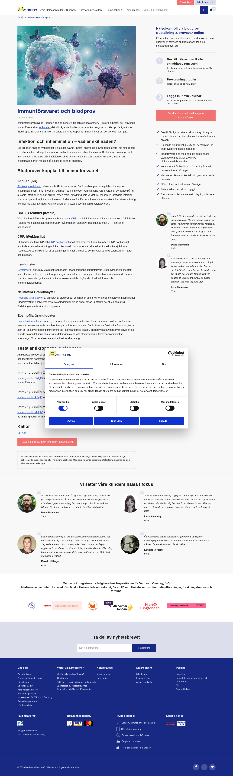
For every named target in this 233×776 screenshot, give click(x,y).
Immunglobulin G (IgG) (30, 378)
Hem (19, 17)
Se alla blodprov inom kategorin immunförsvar (47, 442)
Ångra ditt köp (183, 689)
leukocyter (44, 127)
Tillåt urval (116, 420)
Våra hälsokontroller (27, 690)
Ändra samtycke (144, 682)
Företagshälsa (24, 705)
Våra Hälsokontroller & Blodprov (58, 10)
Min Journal (203, 2)
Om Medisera (24, 674)
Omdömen (62, 678)
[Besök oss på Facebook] (196, 769)
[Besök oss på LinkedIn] (204, 769)
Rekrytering (102, 678)
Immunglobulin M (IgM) (30, 412)
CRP (73, 218)
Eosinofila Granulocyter (30, 321)
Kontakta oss (132, 10)
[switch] (98, 408)
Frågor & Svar (143, 678)
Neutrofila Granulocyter (30, 297)
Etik (178, 685)
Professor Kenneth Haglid (30, 678)
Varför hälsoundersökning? (70, 674)
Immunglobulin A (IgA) (29, 397)
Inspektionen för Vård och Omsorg (34, 697)
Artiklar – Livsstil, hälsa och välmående (76, 682)
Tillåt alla (162, 420)
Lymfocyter (23, 270)
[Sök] (204, 10)
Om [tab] (164, 364)
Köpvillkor (181, 674)
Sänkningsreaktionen (29, 186)
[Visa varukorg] (210, 9)
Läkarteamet (23, 682)
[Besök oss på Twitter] (212, 769)
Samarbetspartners (27, 701)
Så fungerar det (25, 686)
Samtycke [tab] (69, 364)
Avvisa (71, 420)
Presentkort (185, 2)
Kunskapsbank (113, 10)
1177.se (21, 433)
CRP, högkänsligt (59, 242)
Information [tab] (116, 364)
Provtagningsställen (90, 10)
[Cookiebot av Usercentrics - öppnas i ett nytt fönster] (170, 353)
